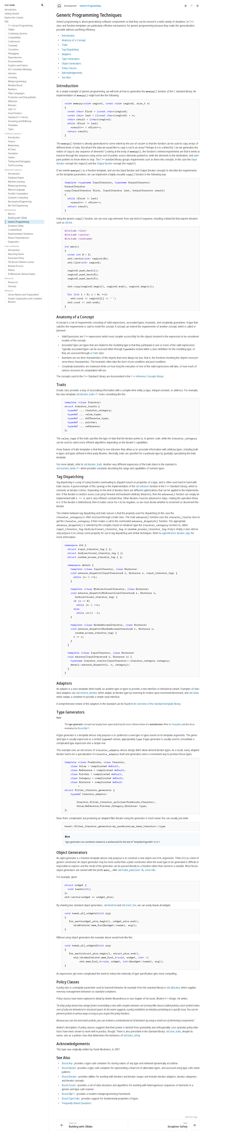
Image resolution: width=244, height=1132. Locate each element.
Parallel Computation (18, 193)
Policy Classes (69, 68)
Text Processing (15, 165)
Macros (11, 213)
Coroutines (13, 49)
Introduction (10, 9)
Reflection (12, 101)
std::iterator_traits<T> (87, 394)
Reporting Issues (16, 254)
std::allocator (173, 987)
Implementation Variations (20, 233)
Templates (13, 125)
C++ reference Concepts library (147, 376)
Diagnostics (13, 241)
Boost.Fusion (69, 1085)
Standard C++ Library (18, 117)
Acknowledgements (72, 73)
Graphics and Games (18, 65)
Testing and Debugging (19, 161)
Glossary (12, 286)
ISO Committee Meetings (20, 69)
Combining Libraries (17, 33)
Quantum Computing (18, 197)
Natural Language (16, 189)
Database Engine (16, 177)
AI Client (12, 149)
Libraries (12, 73)
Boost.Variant (69, 1068)
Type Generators (71, 59)
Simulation (13, 153)
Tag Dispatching (70, 49)
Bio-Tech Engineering (18, 205)
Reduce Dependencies (18, 237)
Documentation (15, 61)
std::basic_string (131, 1035)
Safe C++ (12, 109)
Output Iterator (105, 163)
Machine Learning (16, 181)
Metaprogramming (17, 81)
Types (11, 129)
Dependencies (15, 57)
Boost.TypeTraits (71, 1098)
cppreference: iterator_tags (176, 533)
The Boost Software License (21, 262)
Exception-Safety (16, 225)
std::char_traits (173, 1031)
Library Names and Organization (23, 294)
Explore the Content (14, 17)
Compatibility (14, 37)
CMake (11, 29)
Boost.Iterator (69, 1076)
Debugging (13, 53)
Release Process (15, 266)
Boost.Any (67, 1063)
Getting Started (12, 13)
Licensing (12, 77)
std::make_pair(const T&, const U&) (136, 870)
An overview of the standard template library (157, 704)
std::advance (142, 486)
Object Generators (71, 63)
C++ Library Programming (20, 25)
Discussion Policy (16, 258)
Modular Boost (15, 85)
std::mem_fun (129, 905)
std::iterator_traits (93, 464)
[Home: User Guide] (59, 6)
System (11, 157)
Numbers (12, 89)
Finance (11, 141)
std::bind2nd (110, 905)
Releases (12, 105)
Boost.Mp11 (84, 728)
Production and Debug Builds (22, 97)
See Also (66, 77)
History (11, 270)
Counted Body (15, 229)
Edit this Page (191, 1117)
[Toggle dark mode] (42, 5)
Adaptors (66, 54)
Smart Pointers (15, 113)
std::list (68, 222)
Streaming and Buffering (19, 121)
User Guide (10, 5)
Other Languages (16, 93)
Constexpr (13, 45)
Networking (13, 145)
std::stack (194, 693)
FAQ (6, 21)
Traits (65, 45)
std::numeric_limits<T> (68, 468)
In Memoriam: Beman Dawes (21, 273)
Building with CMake (17, 217)
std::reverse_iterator (86, 693)
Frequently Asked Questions (76, 1103)
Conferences (14, 41)
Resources (13, 282)
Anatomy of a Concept (73, 40)
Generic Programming (18, 221)
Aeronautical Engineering (20, 201)
